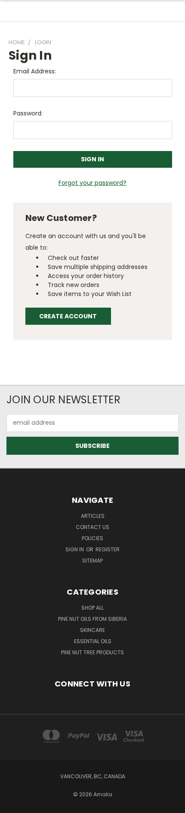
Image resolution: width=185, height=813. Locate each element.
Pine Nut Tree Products (92, 652)
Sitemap (92, 560)
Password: (28, 113)
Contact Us (92, 527)
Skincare (92, 630)
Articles (93, 516)
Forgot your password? (92, 182)
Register (108, 549)
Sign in (75, 549)
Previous (13, 804)
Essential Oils (92, 641)
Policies (92, 538)
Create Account (68, 316)
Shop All (92, 607)
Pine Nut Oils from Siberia (92, 619)
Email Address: (34, 71)
